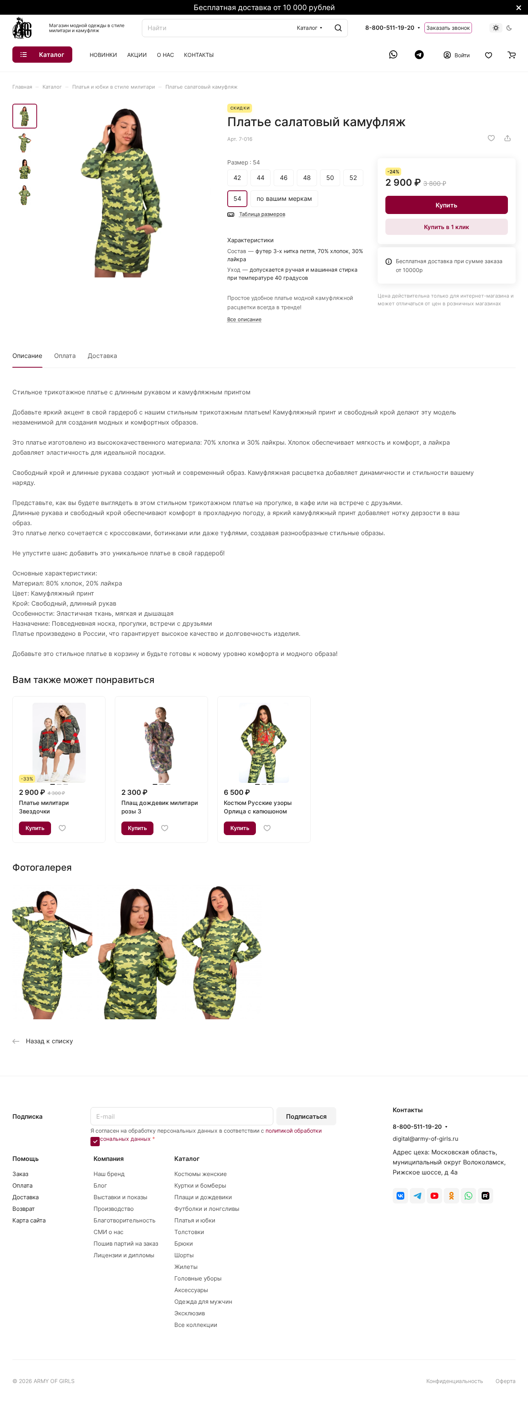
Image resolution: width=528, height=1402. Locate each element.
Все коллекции (195, 1324)
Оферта (506, 1381)
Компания (109, 1158)
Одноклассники (451, 1195)
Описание (27, 355)
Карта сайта (29, 1220)
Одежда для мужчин (203, 1301)
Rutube (485, 1195)
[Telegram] (419, 54)
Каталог (186, 1158)
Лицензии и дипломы (124, 1255)
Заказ (20, 1174)
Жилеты (186, 1266)
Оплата (65, 355)
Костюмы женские (200, 1174)
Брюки (183, 1243)
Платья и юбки (194, 1220)
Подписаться (306, 1116)
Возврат (23, 1208)
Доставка (102, 355)
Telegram (417, 1195)
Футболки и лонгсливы (206, 1208)
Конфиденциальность (454, 1381)
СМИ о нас (108, 1232)
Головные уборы (197, 1278)
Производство (114, 1208)
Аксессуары (191, 1290)
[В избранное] (491, 138)
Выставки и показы (120, 1197)
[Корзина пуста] (512, 54)
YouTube (434, 1195)
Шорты (184, 1255)
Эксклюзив (189, 1313)
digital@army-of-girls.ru (425, 1138)
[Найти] (338, 28)
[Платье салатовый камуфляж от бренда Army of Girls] (126, 190)
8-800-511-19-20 (389, 27)
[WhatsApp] (394, 54)
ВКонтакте (400, 1195)
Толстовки (189, 1232)
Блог (100, 1185)
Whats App (468, 1195)
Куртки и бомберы (200, 1185)
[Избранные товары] (488, 54)
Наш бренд (109, 1174)
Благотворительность (124, 1220)
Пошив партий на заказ (126, 1243)
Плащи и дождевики (203, 1197)
